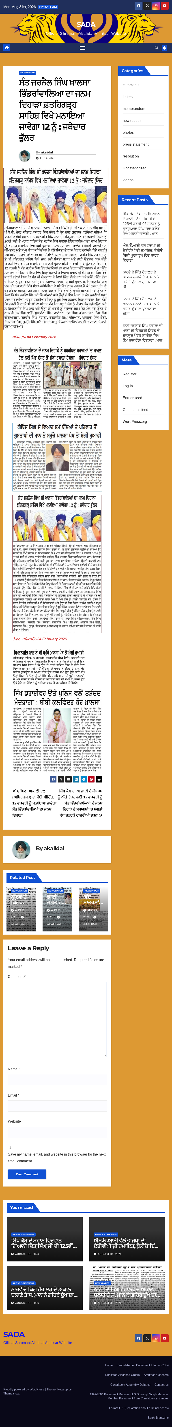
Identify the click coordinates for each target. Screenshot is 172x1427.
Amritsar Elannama (156, 1375)
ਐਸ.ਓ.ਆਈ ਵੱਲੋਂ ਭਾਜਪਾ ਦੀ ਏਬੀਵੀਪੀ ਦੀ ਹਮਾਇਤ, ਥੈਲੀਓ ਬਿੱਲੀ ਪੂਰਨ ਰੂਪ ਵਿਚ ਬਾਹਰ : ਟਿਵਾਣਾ (126, 1246)
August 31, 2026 (27, 1254)
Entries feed (132, 398)
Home (109, 1365)
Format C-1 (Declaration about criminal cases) (139, 1408)
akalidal (47, 152)
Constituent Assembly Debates (130, 1384)
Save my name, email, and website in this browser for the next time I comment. (56, 1157)
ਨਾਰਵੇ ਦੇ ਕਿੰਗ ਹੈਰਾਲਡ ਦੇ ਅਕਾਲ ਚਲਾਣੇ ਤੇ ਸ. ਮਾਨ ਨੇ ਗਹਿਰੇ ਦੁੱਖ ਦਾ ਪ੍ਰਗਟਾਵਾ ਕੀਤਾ (42, 1295)
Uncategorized (135, 168)
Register (130, 374)
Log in (128, 386)
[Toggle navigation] (82, 47)
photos (128, 132)
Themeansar (11, 1393)
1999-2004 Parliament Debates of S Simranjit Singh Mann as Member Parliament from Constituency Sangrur (129, 1396)
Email (13, 1095)
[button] (156, 48)
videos (128, 180)
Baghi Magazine (158, 1417)
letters (128, 97)
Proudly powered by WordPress (24, 1389)
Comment (17, 977)
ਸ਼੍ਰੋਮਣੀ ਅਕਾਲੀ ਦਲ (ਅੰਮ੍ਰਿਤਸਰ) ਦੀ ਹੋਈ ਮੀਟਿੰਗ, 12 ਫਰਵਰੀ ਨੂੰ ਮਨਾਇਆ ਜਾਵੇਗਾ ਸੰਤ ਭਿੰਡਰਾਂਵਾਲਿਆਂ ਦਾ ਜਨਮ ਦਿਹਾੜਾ (34, 803)
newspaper (27, 72)
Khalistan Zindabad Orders (122, 1375)
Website (14, 1121)
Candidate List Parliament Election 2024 (143, 1365)
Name (14, 1069)
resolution (131, 156)
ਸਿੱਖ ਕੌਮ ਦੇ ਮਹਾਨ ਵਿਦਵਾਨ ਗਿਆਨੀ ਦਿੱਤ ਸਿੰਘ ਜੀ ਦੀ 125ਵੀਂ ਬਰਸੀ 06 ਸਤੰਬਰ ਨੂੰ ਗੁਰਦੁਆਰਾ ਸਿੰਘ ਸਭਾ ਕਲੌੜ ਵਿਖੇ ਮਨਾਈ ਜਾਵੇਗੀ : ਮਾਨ (141, 224)
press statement (135, 144)
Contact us (162, 1384)
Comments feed (135, 410)
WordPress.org (135, 422)
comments (131, 85)
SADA (86, 24)
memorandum (134, 109)
